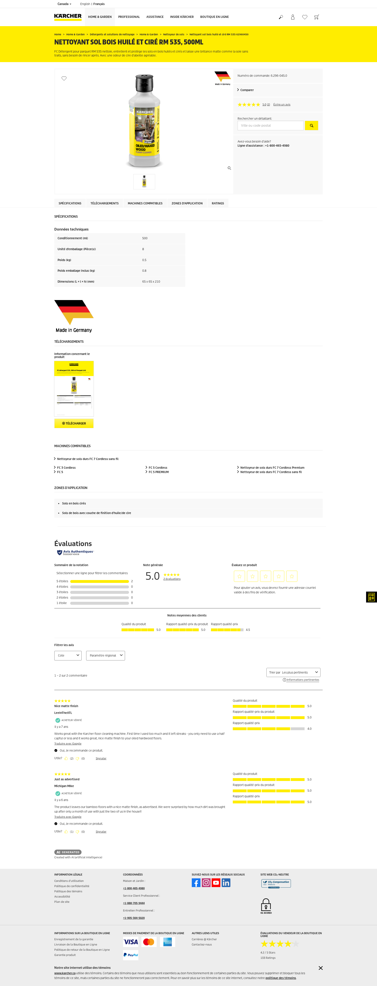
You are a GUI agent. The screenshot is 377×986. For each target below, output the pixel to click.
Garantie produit (65, 955)
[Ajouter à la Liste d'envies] (64, 78)
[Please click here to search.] (311, 125)
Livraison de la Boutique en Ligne (75, 944)
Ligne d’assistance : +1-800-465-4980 (263, 146)
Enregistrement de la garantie (73, 939)
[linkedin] (226, 882)
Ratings (218, 203)
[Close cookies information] (321, 968)
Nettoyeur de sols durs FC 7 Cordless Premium (272, 468)
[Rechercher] (281, 17)
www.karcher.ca (64, 973)
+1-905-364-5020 (134, 918)
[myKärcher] (293, 17)
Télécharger (75, 423)
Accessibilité (62, 896)
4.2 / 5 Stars (267, 952)
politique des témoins (281, 978)
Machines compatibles (145, 203)
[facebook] (196, 882)
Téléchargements (105, 203)
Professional (129, 17)
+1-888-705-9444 (134, 903)
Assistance (155, 17)
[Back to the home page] (69, 17)
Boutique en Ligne (214, 17)
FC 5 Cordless (158, 468)
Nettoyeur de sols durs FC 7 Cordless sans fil (87, 459)
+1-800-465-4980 (134, 888)
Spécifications (70, 203)
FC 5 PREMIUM (159, 472)
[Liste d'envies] (305, 17)
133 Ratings (268, 957)
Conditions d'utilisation (69, 880)
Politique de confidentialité (71, 886)
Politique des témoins (68, 891)
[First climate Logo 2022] (276, 884)
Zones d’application (187, 203)
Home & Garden (100, 17)
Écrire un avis (281, 104)
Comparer (247, 90)
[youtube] (216, 882)
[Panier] (317, 17)
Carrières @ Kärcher (204, 939)
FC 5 (60, 472)
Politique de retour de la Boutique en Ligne (82, 949)
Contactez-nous (202, 944)
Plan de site (61, 901)
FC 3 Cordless (66, 468)
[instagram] (206, 882)
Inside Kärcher (182, 17)
